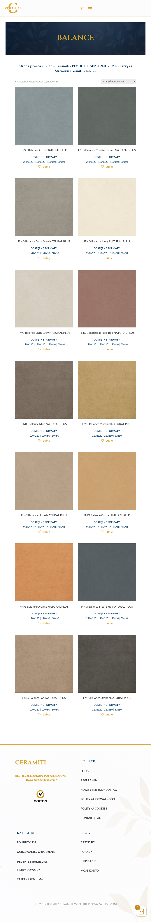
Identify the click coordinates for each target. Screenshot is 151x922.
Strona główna (30, 66)
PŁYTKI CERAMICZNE (89, 66)
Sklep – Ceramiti (56, 66)
